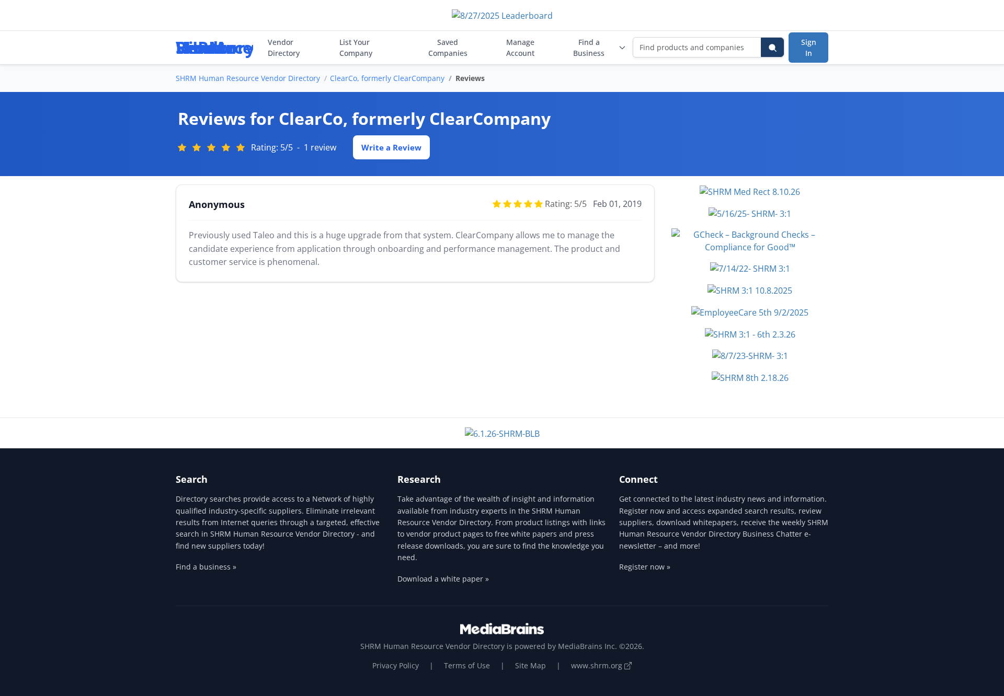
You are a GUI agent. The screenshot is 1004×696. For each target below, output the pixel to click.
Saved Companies (447, 47)
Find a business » (206, 567)
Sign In (808, 47)
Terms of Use (467, 665)
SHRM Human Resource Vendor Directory (248, 78)
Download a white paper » (443, 579)
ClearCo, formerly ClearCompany (387, 78)
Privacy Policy (395, 665)
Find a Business (588, 47)
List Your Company (355, 47)
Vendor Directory (284, 47)
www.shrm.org (597, 665)
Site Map (530, 665)
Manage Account (520, 47)
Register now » (644, 567)
